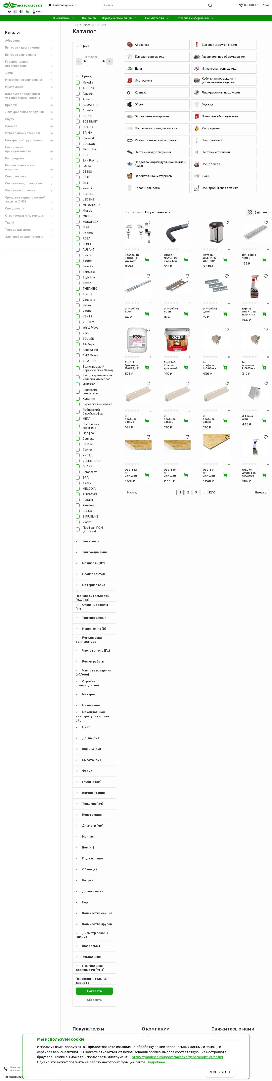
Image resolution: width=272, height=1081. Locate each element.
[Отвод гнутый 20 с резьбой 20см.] (177, 232)
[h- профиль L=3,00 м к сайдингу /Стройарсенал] (216, 339)
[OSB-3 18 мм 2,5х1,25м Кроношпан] (177, 447)
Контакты (89, 18)
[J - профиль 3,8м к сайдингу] (216, 393)
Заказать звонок (16, 1076)
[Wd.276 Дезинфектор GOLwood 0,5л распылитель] (255, 447)
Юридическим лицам (117, 18)
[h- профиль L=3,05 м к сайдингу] (255, 339)
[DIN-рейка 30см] (138, 286)
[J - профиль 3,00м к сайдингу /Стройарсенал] (138, 393)
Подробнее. (156, 1062)
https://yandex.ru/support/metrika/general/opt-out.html (177, 1057)
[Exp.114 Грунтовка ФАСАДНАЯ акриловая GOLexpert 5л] (138, 339)
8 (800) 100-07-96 (256, 5)
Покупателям (154, 18)
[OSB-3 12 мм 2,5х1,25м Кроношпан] (138, 447)
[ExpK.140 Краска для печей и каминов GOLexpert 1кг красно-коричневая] (177, 339)
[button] (68, 5)
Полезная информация (192, 18)
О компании (61, 18)
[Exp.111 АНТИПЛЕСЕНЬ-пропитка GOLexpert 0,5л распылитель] (255, 286)
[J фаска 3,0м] (255, 393)
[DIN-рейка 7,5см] (216, 286)
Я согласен (220, 1072)
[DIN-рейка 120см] (255, 232)
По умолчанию (156, 212)
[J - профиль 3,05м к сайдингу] (177, 393)
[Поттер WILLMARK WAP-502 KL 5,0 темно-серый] (216, 232)
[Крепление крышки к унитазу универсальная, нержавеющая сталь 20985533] (138, 232)
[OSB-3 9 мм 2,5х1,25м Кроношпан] (216, 447)
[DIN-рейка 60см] (177, 286)
